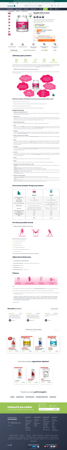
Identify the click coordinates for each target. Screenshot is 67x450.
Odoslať (55, 409)
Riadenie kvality (42, 438)
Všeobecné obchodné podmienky (38, 435)
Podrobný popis (14, 50)
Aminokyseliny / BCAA (28, 420)
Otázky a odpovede (51, 438)
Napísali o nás (22, 435)
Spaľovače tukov (27, 428)
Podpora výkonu (36, 420)
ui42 (36, 448)
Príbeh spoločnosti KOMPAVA (13, 435)
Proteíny (26, 419)
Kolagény (53, 426)
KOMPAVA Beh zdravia (46, 429)
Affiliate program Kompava (19, 438)
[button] (30, 15)
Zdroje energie (27, 427)
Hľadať (40, 5)
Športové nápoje (36, 419)
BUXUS (34, 448)
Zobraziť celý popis (39, 22)
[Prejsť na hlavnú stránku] (16, 6)
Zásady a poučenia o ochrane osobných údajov (51, 435)
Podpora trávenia (54, 420)
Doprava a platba (28, 435)
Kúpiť (34, 217)
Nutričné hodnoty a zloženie (29, 50)
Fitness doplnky (45, 424)
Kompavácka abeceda (11, 438)
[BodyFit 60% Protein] (22, 23)
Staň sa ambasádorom (36, 438)
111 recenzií (40, 14)
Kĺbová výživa (54, 419)
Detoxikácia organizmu (46, 421)
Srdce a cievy (54, 427)
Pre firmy (46, 438)
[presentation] (56, 330)
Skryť (66, 1)
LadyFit (51, 195)
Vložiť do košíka (47, 40)
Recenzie (44, 50)
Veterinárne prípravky (55, 430)
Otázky (54, 50)
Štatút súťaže (57, 438)
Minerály (53, 423)
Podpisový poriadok (26, 438)
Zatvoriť (31, 14)
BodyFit (34, 195)
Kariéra (31, 438)
